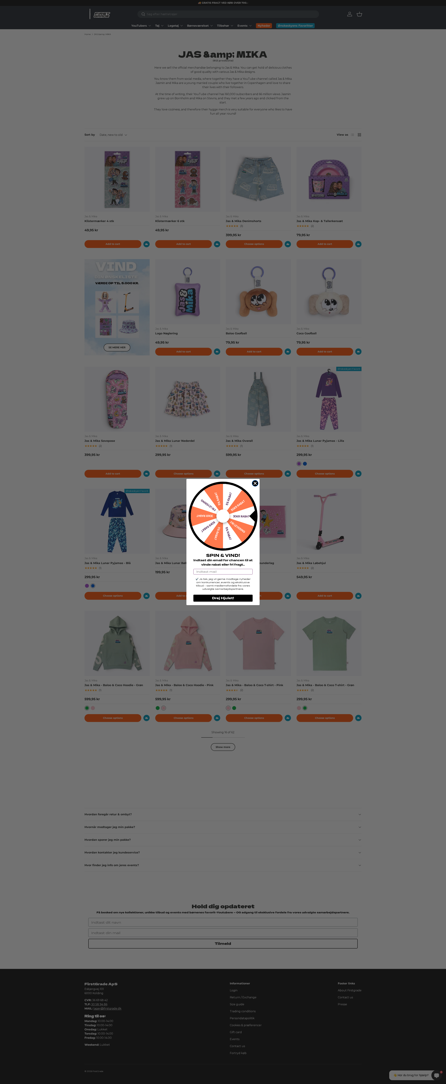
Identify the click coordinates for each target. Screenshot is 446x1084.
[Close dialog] (255, 483)
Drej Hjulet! (223, 598)
